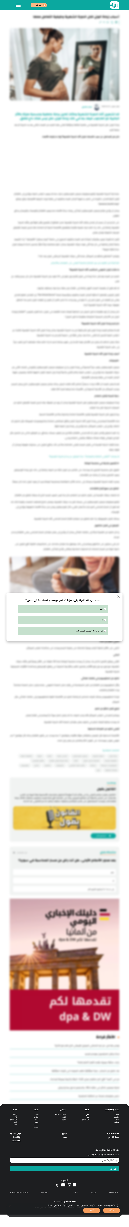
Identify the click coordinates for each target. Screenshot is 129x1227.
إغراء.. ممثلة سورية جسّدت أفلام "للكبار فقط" (98, 1062)
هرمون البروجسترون (80, 756)
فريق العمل (44, 1192)
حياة (15, 1110)
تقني (64, 1117)
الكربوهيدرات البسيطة (109, 765)
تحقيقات (116, 1117)
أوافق (111, 1210)
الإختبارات (17, 1137)
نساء (87, 1117)
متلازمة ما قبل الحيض (91, 760)
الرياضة (93, 765)
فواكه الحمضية (111, 770)
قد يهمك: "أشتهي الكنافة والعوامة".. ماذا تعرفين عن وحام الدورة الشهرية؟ (84, 456)
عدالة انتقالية (113, 1133)
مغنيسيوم (25, 765)
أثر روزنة (76, 1192)
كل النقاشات (21, 852)
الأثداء (76, 760)
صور (65, 1137)
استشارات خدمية (60, 1114)
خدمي (63, 1110)
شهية (40, 756)
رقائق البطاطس (38, 760)
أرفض (92, 1210)
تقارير (117, 1114)
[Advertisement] (64, 164)
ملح (98, 770)
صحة (87, 1110)
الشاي (36, 765)
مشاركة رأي (113, 1137)
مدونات (116, 1122)
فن (16, 1117)
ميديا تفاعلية (15, 1133)
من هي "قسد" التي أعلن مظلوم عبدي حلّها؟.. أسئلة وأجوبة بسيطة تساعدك (84, 1079)
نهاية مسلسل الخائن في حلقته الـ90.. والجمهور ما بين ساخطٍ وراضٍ (88, 1087)
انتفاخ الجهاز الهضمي (77, 765)
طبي (87, 1114)
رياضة (15, 1114)
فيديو (36, 1119)
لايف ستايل (85, 1119)
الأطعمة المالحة (111, 760)
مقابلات (35, 1124)
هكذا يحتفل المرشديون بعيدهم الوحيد (102, 1054)
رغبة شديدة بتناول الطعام (59, 760)
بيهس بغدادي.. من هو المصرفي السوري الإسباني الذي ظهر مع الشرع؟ (87, 1045)
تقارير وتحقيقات (112, 1110)
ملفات (36, 1117)
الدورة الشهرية (98, 756)
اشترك (113, 1169)
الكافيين (47, 765)
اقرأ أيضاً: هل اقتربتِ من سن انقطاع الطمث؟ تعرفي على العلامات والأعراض (85, 263)
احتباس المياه (62, 756)
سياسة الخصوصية (114, 1192)
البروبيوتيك (60, 765)
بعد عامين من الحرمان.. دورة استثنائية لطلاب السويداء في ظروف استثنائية (85, 1071)
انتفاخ (50, 756)
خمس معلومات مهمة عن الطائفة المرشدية (98, 1096)
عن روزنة (93, 1192)
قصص (117, 1119)
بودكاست (16, 1141)
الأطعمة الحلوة (26, 756)
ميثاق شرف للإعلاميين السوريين (19, 1192)
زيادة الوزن (113, 756)
